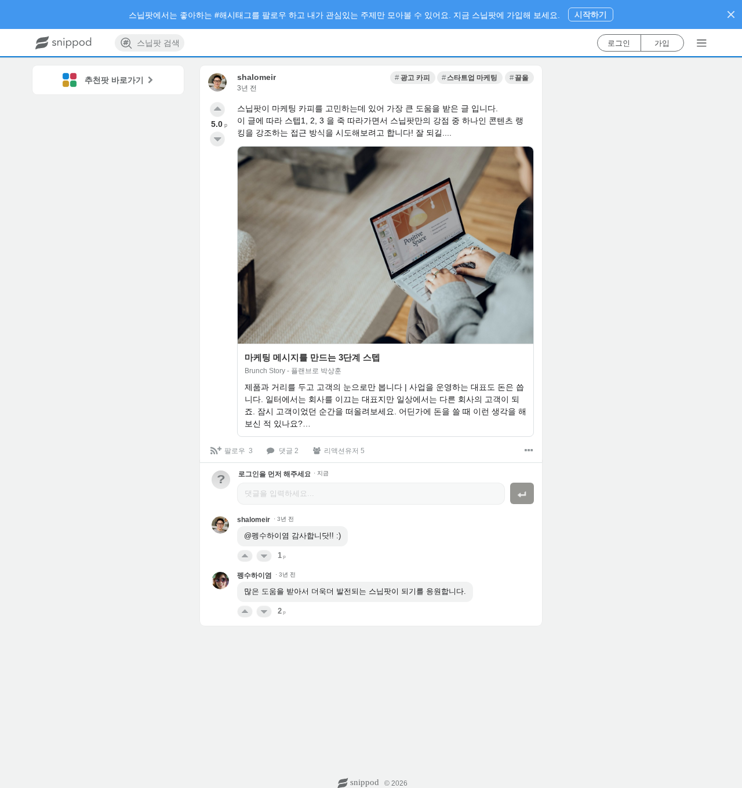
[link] (412, 77)
